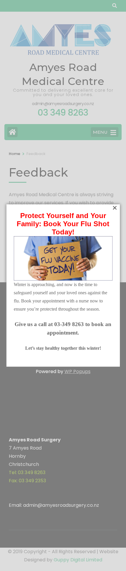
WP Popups (77, 371)
